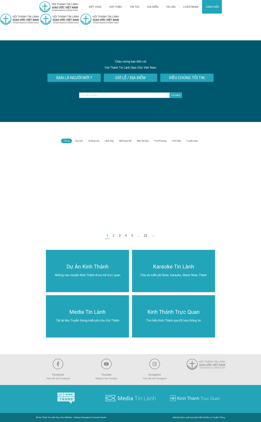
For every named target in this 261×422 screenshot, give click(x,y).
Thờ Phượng (160, 141)
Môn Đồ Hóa (143, 141)
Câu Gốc (79, 141)
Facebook (58, 374)
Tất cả (66, 141)
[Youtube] (106, 364)
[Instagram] (154, 364)
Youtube (106, 374)
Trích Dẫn (176, 141)
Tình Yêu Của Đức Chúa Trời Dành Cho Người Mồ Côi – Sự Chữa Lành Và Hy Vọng (188, 175)
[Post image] (72, 168)
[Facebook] (58, 364)
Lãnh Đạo (109, 141)
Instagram (154, 374)
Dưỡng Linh (94, 141)
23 (145, 235)
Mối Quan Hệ (125, 141)
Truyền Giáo (192, 141)
